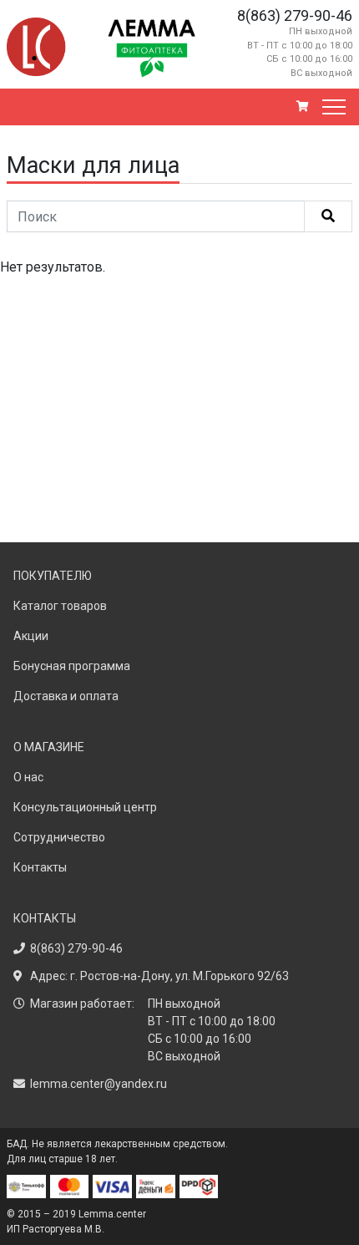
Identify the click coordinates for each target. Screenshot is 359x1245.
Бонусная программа (71, 666)
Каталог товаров (60, 605)
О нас (28, 777)
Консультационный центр (85, 807)
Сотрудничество (59, 837)
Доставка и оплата (66, 696)
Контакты (40, 867)
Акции (30, 636)
